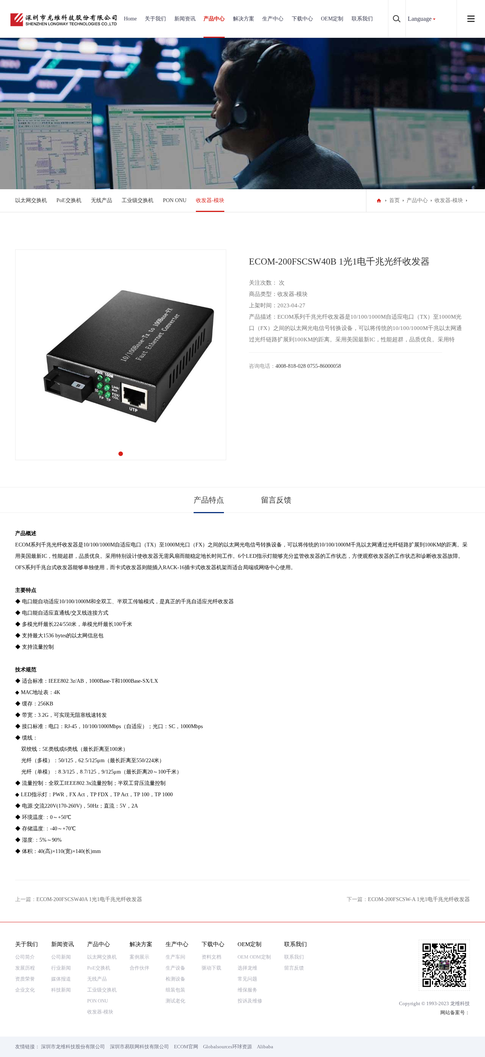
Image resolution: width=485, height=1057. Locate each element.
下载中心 (302, 19)
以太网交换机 (31, 200)
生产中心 (272, 19)
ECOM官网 (186, 1046)
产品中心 (214, 19)
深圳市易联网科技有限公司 (139, 1046)
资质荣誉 (25, 979)
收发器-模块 (210, 200)
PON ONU (174, 200)
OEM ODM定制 (254, 957)
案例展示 (139, 957)
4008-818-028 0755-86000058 (308, 366)
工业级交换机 (137, 200)
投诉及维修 (250, 1001)
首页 (394, 200)
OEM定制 (332, 19)
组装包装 (175, 990)
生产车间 (175, 957)
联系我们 (362, 19)
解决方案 (243, 19)
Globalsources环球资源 (227, 1046)
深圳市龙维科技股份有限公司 (73, 1046)
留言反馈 (276, 500)
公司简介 (25, 957)
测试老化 (175, 1001)
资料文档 (211, 957)
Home (130, 19)
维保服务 (247, 990)
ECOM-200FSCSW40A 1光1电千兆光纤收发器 (89, 899)
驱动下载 (211, 968)
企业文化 (25, 990)
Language (420, 19)
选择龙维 (247, 968)
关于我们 (155, 19)
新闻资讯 (185, 19)
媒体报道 (61, 979)
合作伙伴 (139, 968)
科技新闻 (61, 990)
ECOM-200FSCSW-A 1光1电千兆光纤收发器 (419, 899)
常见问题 (247, 979)
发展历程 (25, 968)
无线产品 (101, 200)
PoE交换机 (68, 200)
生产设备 (175, 968)
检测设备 (175, 979)
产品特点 (209, 500)
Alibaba (265, 1046)
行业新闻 (61, 968)
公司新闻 (61, 957)
